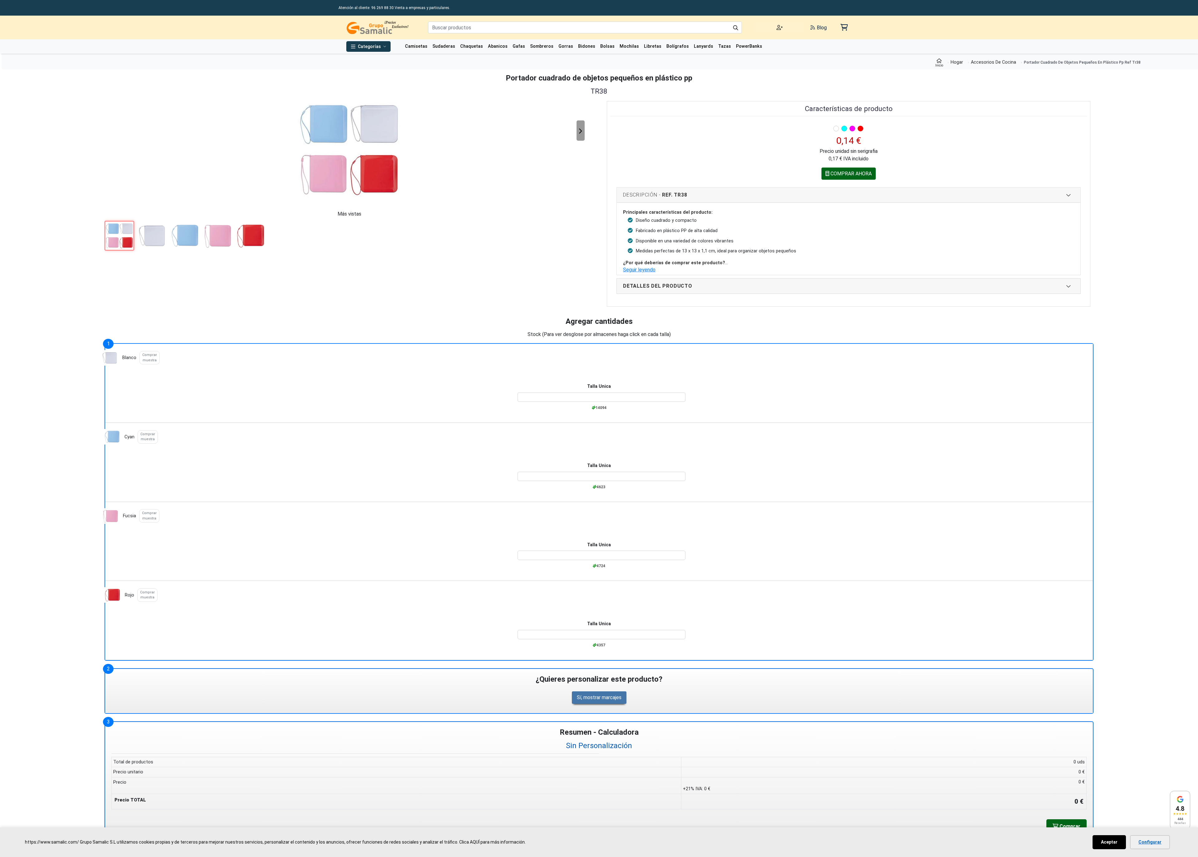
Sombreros (541, 46)
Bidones (586, 46)
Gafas (519, 46)
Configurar (1149, 842)
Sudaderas (443, 46)
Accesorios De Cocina (993, 62)
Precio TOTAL (130, 802)
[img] (836, 128)
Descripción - (655, 196)
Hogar (957, 62)
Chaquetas (471, 46)
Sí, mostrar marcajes (599, 699)
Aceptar (1109, 842)
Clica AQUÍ (469, 842)
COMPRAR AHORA (850, 175)
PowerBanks (749, 46)
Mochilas (629, 46)
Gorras (565, 46)
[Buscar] (735, 27)
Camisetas (416, 46)
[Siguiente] (581, 130)
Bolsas (607, 46)
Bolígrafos (677, 46)
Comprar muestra (149, 359)
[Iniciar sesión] (780, 28)
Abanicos (498, 46)
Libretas (652, 46)
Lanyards (703, 46)
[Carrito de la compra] (844, 27)
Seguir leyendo (639, 271)
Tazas (724, 46)
